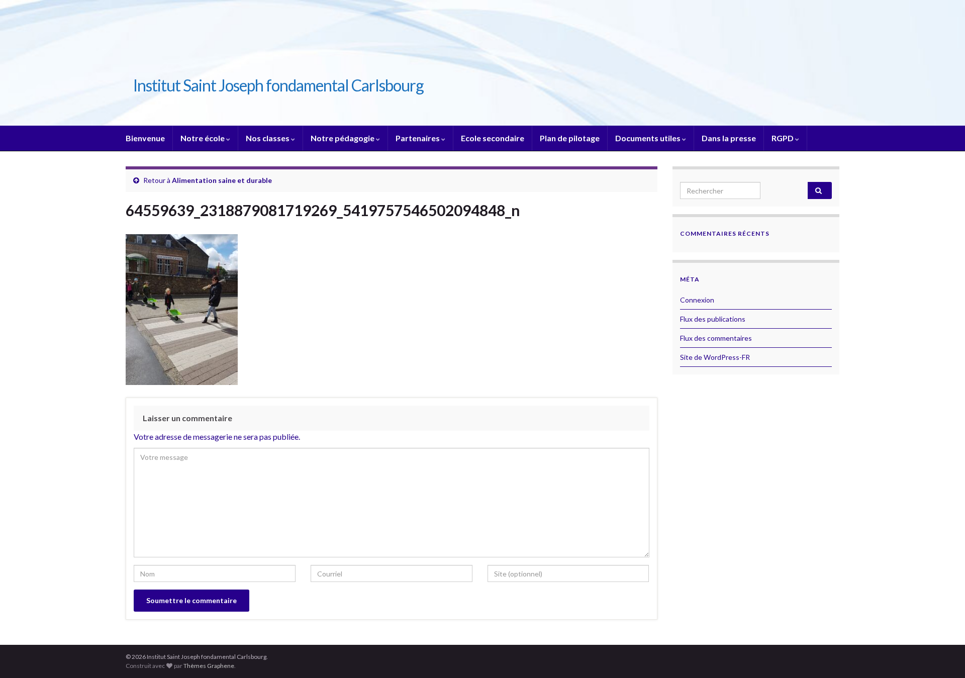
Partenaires (418, 138)
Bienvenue (145, 138)
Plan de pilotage (570, 138)
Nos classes (268, 138)
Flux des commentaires (716, 338)
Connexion (697, 300)
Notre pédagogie (343, 138)
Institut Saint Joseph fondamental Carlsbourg (278, 85)
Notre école (203, 138)
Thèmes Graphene (208, 665)
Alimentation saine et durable (222, 180)
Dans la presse (729, 138)
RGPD (783, 138)
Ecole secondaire (492, 138)
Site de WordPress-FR (715, 357)
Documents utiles (648, 138)
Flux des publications (712, 319)
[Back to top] (942, 655)
